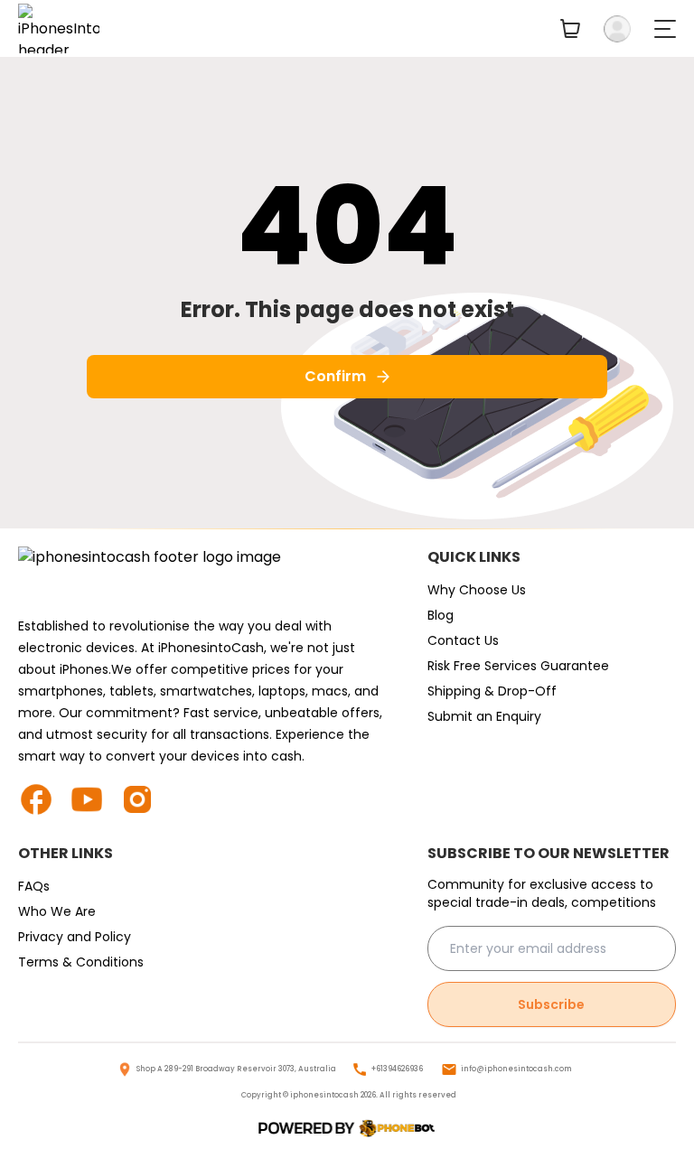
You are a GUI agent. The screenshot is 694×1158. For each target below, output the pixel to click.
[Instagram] (144, 799)
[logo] (347, 1128)
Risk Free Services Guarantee (518, 666)
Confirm (335, 376)
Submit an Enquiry (484, 716)
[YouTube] (94, 799)
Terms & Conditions (81, 962)
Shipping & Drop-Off (492, 691)
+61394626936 (397, 1069)
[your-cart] (570, 28)
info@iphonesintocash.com (516, 1069)
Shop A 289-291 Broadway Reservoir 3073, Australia (236, 1069)
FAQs (34, 886)
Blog (440, 615)
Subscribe (551, 1004)
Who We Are (57, 911)
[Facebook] (43, 799)
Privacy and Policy (74, 937)
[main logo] (58, 28)
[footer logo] (204, 575)
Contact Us (463, 640)
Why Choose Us (476, 590)
